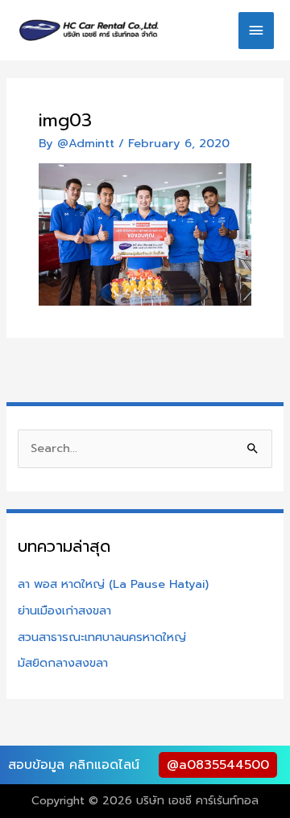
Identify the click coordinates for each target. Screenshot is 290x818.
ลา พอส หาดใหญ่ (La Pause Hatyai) (113, 584)
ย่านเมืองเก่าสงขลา (64, 610)
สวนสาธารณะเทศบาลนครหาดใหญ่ (102, 637)
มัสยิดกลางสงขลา (63, 663)
